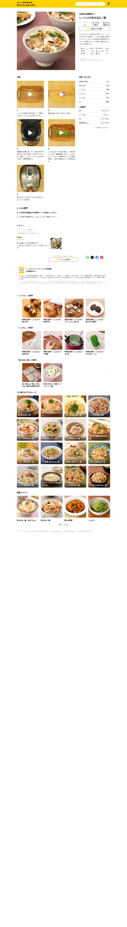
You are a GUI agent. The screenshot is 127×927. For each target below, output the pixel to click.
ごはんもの (26, 531)
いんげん (82, 97)
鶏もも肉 (82, 85)
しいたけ (82, 89)
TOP (18, 531)
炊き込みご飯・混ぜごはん (41, 531)
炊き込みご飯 (57, 531)
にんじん (82, 93)
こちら (41, 217)
